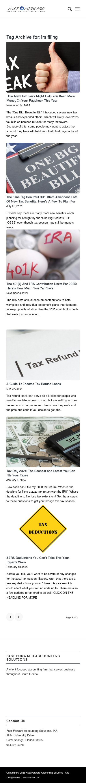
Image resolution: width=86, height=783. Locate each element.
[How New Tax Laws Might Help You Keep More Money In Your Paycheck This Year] (43, 67)
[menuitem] (67, 9)
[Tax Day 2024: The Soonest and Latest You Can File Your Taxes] (43, 442)
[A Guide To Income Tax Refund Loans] (43, 355)
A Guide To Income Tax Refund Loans (33, 384)
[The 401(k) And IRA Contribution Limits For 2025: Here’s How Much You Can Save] (43, 254)
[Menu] (77, 9)
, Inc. (31, 777)
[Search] (67, 9)
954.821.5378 (15, 745)
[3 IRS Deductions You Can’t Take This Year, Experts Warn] (43, 528)
